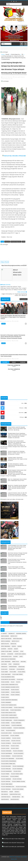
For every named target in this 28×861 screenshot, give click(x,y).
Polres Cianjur (15, 692)
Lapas (21, 656)
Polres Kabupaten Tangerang (9, 699)
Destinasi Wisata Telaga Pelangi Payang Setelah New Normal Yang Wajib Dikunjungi (17, 554)
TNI (22, 54)
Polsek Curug (15, 748)
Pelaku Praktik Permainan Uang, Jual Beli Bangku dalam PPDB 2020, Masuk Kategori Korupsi (17, 575)
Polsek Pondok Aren (16, 773)
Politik (18, 682)
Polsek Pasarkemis (6, 771)
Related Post (5, 299)
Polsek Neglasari (6, 766)
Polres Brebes (5, 692)
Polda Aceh (4, 669)
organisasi (16, 664)
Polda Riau (20, 679)
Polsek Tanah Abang (6, 784)
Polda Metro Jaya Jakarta (8, 679)
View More (24, 299)
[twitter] (14, 1)
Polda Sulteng (5, 682)
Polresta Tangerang (19, 728)
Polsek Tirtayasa (5, 789)
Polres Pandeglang (6, 720)
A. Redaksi (4, 633)
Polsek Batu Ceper (6, 733)
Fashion (10, 648)
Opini (10, 664)
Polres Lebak (4, 710)
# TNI (23, 241)
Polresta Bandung (17, 725)
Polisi (12, 682)
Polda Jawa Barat (6, 674)
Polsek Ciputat (17, 743)
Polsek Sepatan (17, 779)
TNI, (11, 78)
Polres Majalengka (15, 710)
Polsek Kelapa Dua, (5, 78)
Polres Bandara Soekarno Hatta (10, 687)
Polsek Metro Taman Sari (8, 763)
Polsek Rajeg (4, 776)
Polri (3, 304)
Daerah (7, 54)
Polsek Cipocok (16, 740)
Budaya (14, 646)
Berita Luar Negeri (6, 638)
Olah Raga (4, 664)
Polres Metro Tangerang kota (9, 717)
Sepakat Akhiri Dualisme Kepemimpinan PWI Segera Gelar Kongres (17, 459)
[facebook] (11, 1)
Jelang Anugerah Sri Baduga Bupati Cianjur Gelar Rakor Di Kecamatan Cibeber (16, 453)
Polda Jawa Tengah (18, 674)
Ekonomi (3, 648)
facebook (22, 362)
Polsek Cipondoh (6, 743)
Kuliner (15, 656)
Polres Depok (5, 697)
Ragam (11, 791)
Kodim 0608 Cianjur (20, 654)
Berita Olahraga (5, 641)
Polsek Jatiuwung (18, 751)
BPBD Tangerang (5, 646)
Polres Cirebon (15, 694)
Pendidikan (21, 666)
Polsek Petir (17, 771)
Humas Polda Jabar (6, 651)
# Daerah (7, 241)
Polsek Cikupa (16, 738)
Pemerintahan (12, 666)
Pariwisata (4, 666)
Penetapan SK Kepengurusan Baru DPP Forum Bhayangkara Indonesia (16, 595)
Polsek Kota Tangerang (7, 758)
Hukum (16, 648)
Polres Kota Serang (6, 707)
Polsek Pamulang (6, 768)
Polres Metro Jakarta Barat (8, 715)
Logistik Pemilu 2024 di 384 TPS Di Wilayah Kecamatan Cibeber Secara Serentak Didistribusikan (17, 494)
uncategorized (15, 799)
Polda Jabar (4, 671)
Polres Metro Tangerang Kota (9, 684)
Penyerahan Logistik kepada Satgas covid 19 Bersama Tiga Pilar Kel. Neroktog (17, 429)
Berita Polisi (15, 641)
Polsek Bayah (5, 735)
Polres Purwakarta (19, 720)
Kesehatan (10, 654)
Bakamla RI (11, 633)
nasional (23, 661)
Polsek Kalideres (18, 753)
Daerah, (23, 77)
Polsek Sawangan (6, 779)
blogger (5, 362)
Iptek (21, 651)
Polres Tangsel (5, 725)
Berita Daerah (5, 636)
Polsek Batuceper (18, 733)
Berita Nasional (17, 638)
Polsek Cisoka (5, 748)
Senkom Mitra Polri (15, 794)
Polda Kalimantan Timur (7, 677)
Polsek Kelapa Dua (15, 54)
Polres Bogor (15, 689)
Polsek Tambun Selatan (18, 781)
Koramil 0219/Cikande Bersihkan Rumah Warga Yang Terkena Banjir (14, 355)
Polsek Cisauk (15, 745)
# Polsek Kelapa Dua (16, 241)
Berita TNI (13, 643)
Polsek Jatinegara (6, 751)
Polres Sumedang (16, 722)
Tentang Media (16, 796)
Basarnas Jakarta (21, 633)
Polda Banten (20, 669)
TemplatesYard (13, 856)
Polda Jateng (21, 671)
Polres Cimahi (5, 694)
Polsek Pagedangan (18, 766)
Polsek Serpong (5, 781)
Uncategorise (5, 799)
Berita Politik (5, 643)
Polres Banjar (5, 689)
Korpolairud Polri (6, 656)
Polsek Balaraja (10, 730)
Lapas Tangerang (5, 661)
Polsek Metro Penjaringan (8, 761)
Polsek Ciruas (5, 745)
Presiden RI (4, 791)
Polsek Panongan (17, 768)
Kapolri (3, 654)
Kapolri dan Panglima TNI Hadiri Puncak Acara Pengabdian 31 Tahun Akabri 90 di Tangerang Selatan (13, 317)
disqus (14, 362)
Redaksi (17, 791)
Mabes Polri (15, 661)
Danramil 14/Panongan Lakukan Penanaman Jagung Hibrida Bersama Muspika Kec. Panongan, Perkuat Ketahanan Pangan (13, 336)
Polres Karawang (6, 702)
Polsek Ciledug (5, 740)
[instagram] (16, 1)
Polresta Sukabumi (6, 728)
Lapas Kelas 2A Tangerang (8, 659)
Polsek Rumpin (14, 776)
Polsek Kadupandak (6, 753)
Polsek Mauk (19, 758)
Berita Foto (14, 636)
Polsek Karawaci (5, 756)
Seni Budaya (4, 794)
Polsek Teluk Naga (21, 786)
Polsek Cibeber (14, 735)
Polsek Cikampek (5, 738)
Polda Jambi (13, 671)
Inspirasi (16, 651)
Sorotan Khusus (5, 796)
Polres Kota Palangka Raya (8, 705)
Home (2, 54)
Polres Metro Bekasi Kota (8, 712)
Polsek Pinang (5, 773)
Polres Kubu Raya (19, 707)
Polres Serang (5, 722)
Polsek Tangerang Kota (7, 786)
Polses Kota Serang (17, 789)
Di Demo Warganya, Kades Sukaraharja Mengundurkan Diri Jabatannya (17, 465)
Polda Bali (12, 669)
